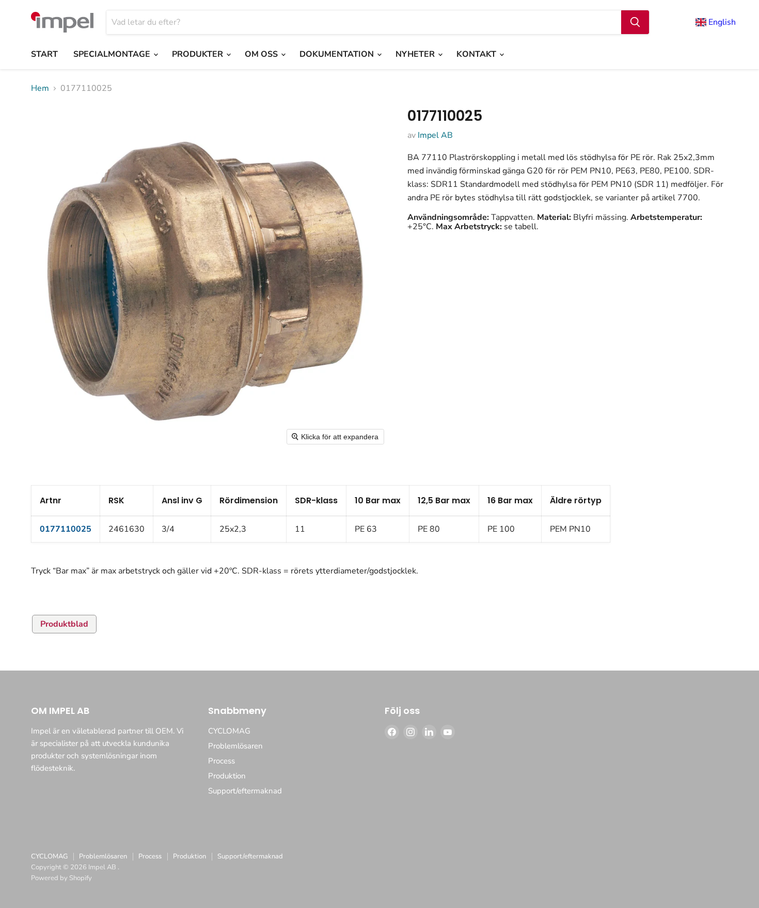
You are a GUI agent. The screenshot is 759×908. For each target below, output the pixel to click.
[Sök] (635, 22)
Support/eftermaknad (245, 791)
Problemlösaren (235, 746)
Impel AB (435, 135)
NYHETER (416, 54)
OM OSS (262, 54)
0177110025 (65, 529)
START (44, 54)
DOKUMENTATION (337, 54)
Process (221, 761)
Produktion (227, 776)
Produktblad (64, 624)
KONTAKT (477, 54)
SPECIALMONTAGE (112, 54)
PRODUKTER (198, 54)
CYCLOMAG (229, 731)
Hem (40, 88)
